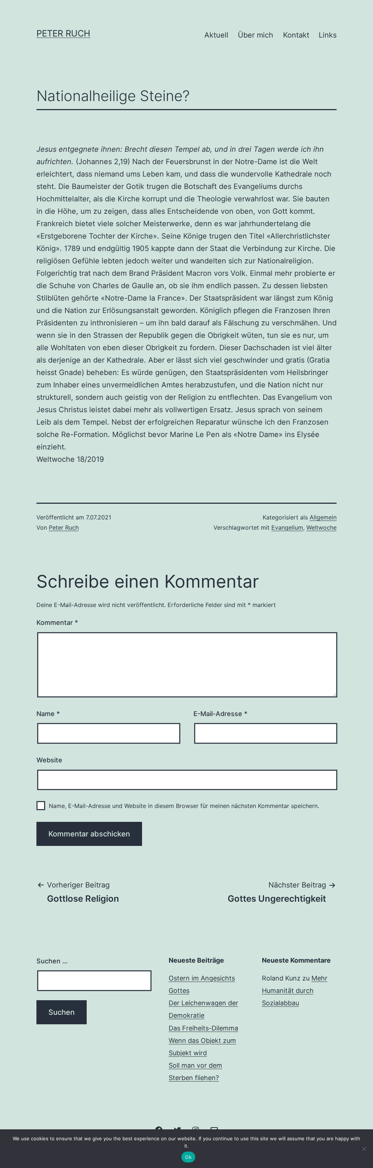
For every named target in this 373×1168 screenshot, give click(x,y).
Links (328, 35)
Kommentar (57, 622)
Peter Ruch (63, 33)
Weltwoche (321, 527)
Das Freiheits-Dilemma (203, 1028)
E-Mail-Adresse (220, 714)
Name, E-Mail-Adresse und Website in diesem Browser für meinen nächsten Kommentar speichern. (184, 805)
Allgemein (323, 517)
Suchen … (52, 961)
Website (49, 760)
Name (48, 714)
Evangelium (287, 527)
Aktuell (216, 35)
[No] (364, 1148)
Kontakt (296, 35)
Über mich (255, 35)
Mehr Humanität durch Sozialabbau (294, 990)
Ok (188, 1157)
